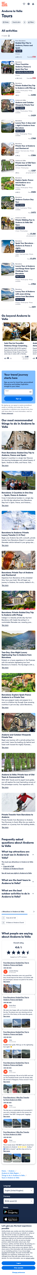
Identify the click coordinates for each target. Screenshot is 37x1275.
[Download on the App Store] (11, 1219)
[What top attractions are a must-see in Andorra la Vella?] (33, 854)
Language (7, 1186)
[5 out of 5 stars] (18, 968)
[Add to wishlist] (12, 42)
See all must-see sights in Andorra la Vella (17, 873)
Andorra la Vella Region (10, 1173)
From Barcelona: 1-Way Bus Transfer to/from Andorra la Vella (16, 1099)
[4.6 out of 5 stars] (18, 952)
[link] (18, 49)
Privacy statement (7, 413)
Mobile (5, 1207)
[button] (18, 49)
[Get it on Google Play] (11, 1212)
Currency (6, 1196)
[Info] (9, 36)
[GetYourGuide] (4, 4)
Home (4, 1171)
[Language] (28, 4)
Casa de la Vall (8, 866)
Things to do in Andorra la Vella (13, 1175)
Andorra (11, 1171)
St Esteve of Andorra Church (13, 869)
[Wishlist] (24, 4)
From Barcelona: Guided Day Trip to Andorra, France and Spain (16, 964)
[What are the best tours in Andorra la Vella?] (33, 881)
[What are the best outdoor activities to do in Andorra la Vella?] (33, 893)
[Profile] (33, 4)
